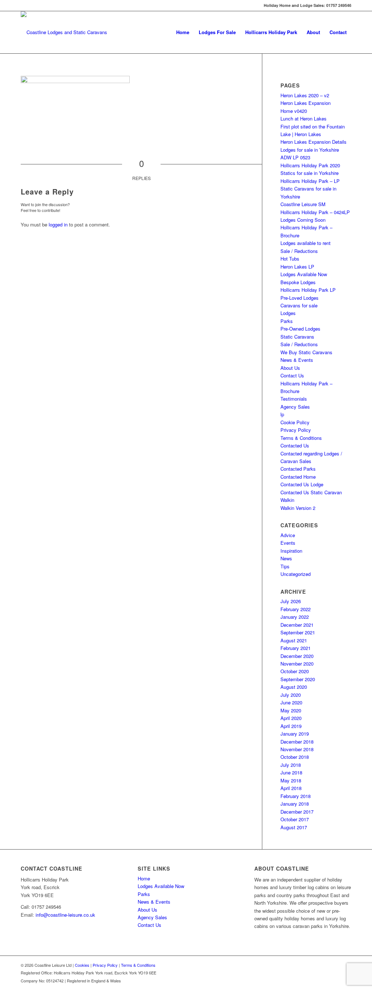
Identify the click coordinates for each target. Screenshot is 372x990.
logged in (58, 224)
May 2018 (290, 780)
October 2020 (294, 671)
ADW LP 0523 (295, 157)
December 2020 (297, 655)
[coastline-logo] (64, 32)
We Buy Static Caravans (306, 352)
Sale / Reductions (299, 251)
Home (144, 878)
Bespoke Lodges (298, 282)
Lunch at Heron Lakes (303, 118)
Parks (286, 321)
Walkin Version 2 (297, 507)
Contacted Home (298, 476)
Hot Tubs (289, 258)
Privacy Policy (295, 429)
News (286, 558)
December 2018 (297, 741)
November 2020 (297, 663)
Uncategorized (295, 573)
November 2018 (297, 749)
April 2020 (291, 718)
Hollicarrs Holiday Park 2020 (310, 165)
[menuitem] (182, 32)
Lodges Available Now (303, 274)
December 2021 (297, 624)
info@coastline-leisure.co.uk (65, 914)
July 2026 (290, 601)
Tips (285, 566)
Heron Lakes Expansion (305, 102)
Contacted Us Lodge (301, 484)
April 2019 (291, 726)
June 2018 (291, 772)
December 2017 (297, 811)
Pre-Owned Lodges (300, 328)
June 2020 (291, 702)
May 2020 (290, 710)
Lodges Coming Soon (303, 219)
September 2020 (297, 679)
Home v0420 (293, 110)
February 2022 (295, 609)
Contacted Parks (298, 468)
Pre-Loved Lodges (299, 297)
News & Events (296, 359)
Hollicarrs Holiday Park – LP (310, 180)
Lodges (288, 313)
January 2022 (294, 616)
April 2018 (291, 788)
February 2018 (295, 796)
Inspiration (291, 550)
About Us (290, 367)
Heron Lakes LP (297, 266)
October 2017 (294, 819)
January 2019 (294, 733)
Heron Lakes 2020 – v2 (304, 95)
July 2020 (290, 694)
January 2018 (294, 803)
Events (287, 542)
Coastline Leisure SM (303, 204)
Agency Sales (295, 406)
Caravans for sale (299, 305)
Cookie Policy (295, 422)
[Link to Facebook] (22, 5)
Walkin (287, 499)
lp (282, 414)
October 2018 (294, 756)
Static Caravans (297, 336)
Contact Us (292, 375)
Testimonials (293, 398)
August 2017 (293, 827)
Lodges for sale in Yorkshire (309, 149)
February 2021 (295, 648)
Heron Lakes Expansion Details (313, 141)
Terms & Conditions (301, 437)
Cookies (82, 965)
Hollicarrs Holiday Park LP (308, 289)
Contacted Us (294, 445)
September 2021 (297, 632)
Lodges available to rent (305, 243)
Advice (287, 535)
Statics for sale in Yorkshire (309, 172)
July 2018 (290, 764)
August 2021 (293, 640)
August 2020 (293, 686)
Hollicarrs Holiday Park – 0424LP (315, 212)
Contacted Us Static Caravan (311, 492)
